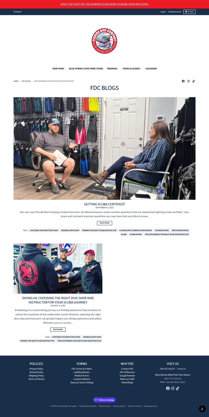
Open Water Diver (180, 230)
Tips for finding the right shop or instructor (167, 234)
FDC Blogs (26, 81)
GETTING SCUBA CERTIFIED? (104, 204)
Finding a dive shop (70, 230)
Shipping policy (150, 406)
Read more (104, 223)
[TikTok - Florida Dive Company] (193, 81)
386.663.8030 (167, 369)
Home (16, 81)
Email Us (181, 369)
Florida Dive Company (67, 406)
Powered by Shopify (87, 406)
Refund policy (105, 406)
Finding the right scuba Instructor (99, 230)
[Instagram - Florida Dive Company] (188, 81)
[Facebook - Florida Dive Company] (183, 81)
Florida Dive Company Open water (135, 230)
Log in (163, 12)
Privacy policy (119, 406)
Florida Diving (162, 230)
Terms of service (135, 406)
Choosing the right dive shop (44, 230)
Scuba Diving (136, 234)
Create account (174, 12)
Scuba (124, 234)
